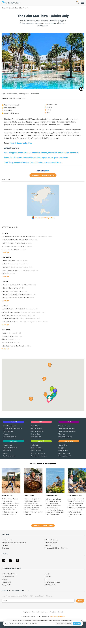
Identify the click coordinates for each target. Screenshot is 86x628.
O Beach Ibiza (11, 339)
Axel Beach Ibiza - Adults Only (23, 312)
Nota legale (5, 548)
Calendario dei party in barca (12, 428)
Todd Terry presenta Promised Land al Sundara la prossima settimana (33, 162)
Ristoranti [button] (14, 441)
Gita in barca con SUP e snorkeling (17, 246)
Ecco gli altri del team (43, 525)
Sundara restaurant (15, 260)
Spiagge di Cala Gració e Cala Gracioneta (19, 294)
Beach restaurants (9, 456)
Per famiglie (34, 445)
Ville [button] (69, 422)
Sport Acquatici (36, 448)
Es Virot (15, 264)
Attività (47, 579)
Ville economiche (63, 426)
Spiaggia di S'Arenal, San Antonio (16, 346)
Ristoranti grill (7, 450)
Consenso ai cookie (51, 542)
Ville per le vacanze (8, 576)
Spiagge (61, 448)
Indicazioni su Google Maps (44, 218)
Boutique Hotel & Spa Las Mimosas (25, 322)
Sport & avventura (36, 450)
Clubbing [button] (13, 422)
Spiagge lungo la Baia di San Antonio (19, 285)
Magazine (6, 434)
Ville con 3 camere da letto (66, 428)
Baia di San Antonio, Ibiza (21, 143)
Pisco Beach (17, 267)
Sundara (11, 333)
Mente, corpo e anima (38, 453)
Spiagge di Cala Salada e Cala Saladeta (18, 298)
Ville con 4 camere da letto (66, 431)
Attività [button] (41, 441)
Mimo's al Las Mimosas (21, 270)
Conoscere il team (7, 540)
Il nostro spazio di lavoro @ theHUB (56, 548)
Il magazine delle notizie (52, 582)
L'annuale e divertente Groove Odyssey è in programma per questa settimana (36, 158)
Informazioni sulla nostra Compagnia (14, 542)
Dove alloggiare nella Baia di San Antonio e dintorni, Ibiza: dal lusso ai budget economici (41, 153)
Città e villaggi (62, 445)
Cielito (8, 273)
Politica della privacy (51, 540)
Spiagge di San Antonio (13, 288)
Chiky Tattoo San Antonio (14, 249)
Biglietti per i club (8, 431)
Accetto (77, 623)
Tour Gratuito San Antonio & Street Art (19, 240)
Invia (80, 601)
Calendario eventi (64, 453)
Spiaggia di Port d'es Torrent (15, 291)
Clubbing (47, 574)
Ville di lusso (62, 434)
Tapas (5, 453)
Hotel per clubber (36, 428)
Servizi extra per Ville (65, 437)
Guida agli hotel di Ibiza (9, 574)
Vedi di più (5, 252)
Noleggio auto (63, 450)
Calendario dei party (9, 426)
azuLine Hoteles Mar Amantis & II (20, 309)
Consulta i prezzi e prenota (43, 175)
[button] (45, 394)
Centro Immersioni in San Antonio (17, 243)
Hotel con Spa (35, 434)
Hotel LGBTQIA (35, 426)
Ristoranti (48, 576)
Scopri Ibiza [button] (68, 441)
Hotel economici (36, 437)
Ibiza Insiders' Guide (9, 437)
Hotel (3, 8)
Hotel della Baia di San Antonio (18, 8)
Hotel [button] (41, 422)
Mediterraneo (7, 445)
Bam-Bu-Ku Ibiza (12, 336)
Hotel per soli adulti (37, 431)
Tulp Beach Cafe (11, 343)
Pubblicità (5, 545)
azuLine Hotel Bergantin (21, 318)
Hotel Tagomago (18, 315)
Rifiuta (68, 623)
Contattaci (48, 545)
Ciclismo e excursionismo (39, 456)
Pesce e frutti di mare (10, 448)
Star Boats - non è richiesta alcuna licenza (27, 236)
